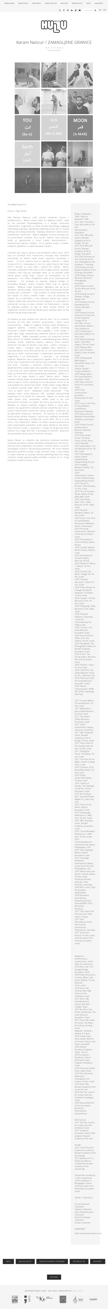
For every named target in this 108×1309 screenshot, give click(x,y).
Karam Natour (30, 42)
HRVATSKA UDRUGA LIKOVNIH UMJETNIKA (54, 26)
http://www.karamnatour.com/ (88, 1233)
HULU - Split (77, 1291)
